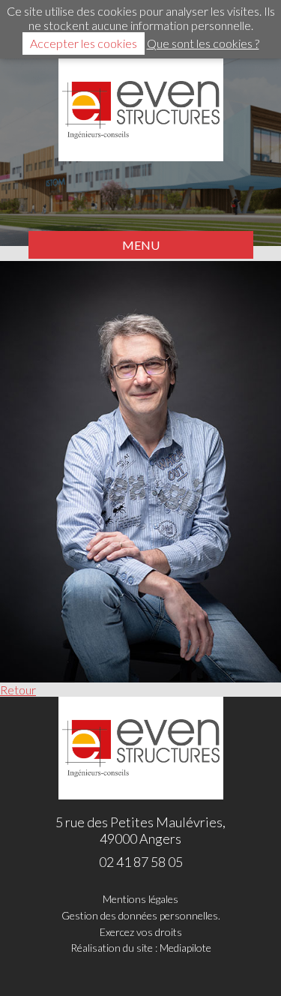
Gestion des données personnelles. (140, 916)
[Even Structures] (140, 109)
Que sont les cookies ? (203, 43)
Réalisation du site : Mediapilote (140, 948)
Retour (18, 689)
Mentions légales (140, 899)
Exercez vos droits (141, 932)
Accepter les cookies (83, 43)
